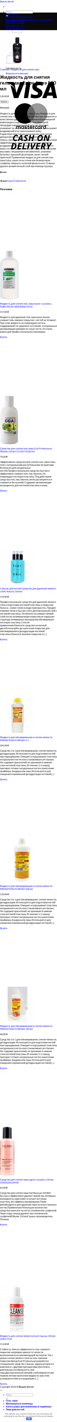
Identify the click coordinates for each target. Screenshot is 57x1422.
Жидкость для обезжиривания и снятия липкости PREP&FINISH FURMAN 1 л (26, 738)
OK (29, 1419)
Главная (4, 69)
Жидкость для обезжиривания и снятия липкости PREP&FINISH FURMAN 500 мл (26, 887)
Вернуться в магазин (17, 73)
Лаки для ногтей (15, 1409)
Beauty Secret (7, 1)
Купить (4, 102)
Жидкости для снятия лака (25, 69)
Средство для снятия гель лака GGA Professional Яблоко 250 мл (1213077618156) (26, 450)
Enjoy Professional (16, 180)
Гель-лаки (12, 14)
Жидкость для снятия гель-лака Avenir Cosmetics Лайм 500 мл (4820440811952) (26, 305)
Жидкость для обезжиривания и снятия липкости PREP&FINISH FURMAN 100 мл (26, 1027)
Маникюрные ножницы (19, 17)
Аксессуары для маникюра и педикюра (28, 19)
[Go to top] (1, 1390)
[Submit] (7, 1398)
